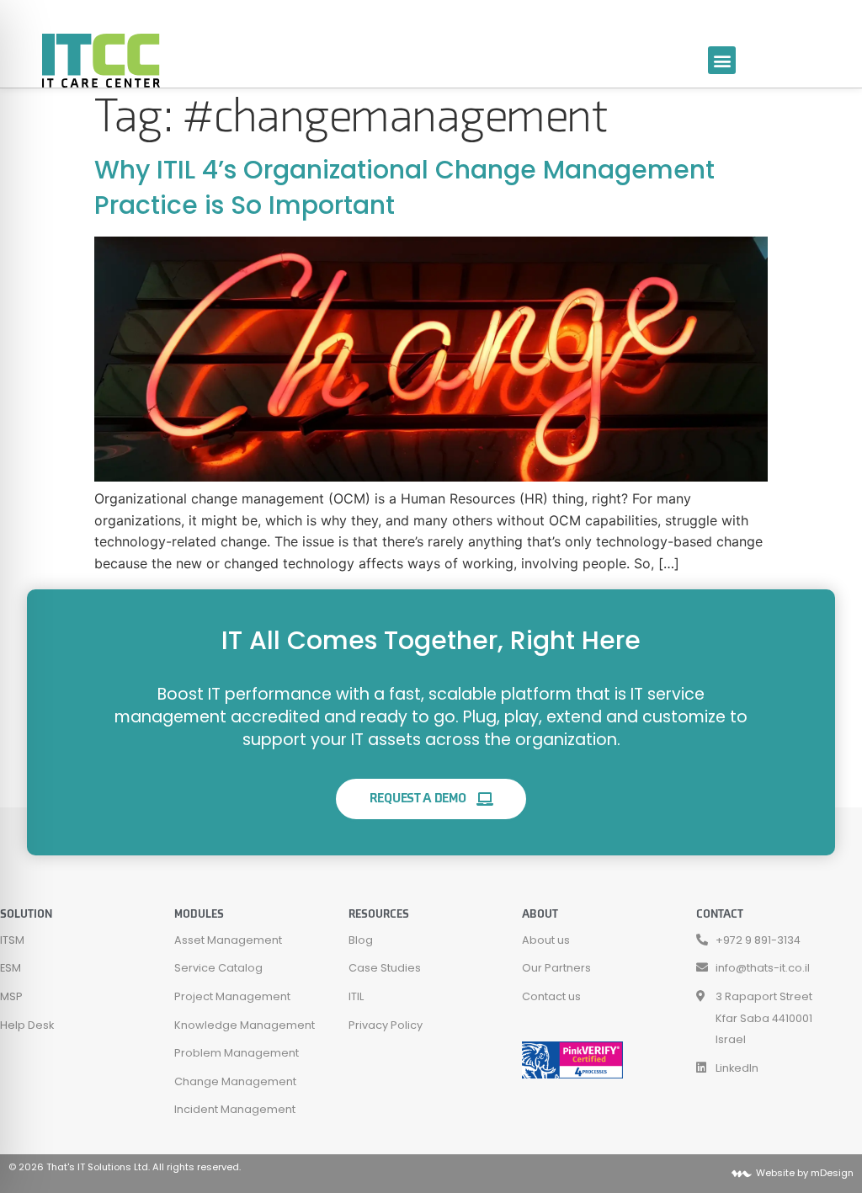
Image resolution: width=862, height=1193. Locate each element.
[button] (722, 60)
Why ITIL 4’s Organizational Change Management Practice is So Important (404, 187)
